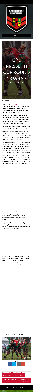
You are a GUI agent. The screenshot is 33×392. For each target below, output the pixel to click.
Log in (25, 388)
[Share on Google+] (23, 364)
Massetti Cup (19, 372)
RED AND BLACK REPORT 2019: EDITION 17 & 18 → (17, 381)
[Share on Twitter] (14, 364)
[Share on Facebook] (10, 364)
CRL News (11, 372)
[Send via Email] (19, 364)
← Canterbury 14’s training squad (13, 375)
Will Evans (21, 82)
